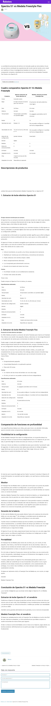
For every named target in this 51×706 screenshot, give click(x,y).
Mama (6, 9)
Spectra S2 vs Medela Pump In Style (11, 665)
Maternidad (9, 701)
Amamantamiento (5, 653)
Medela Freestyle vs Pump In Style (40, 665)
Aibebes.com (3, 701)
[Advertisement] (25, 55)
